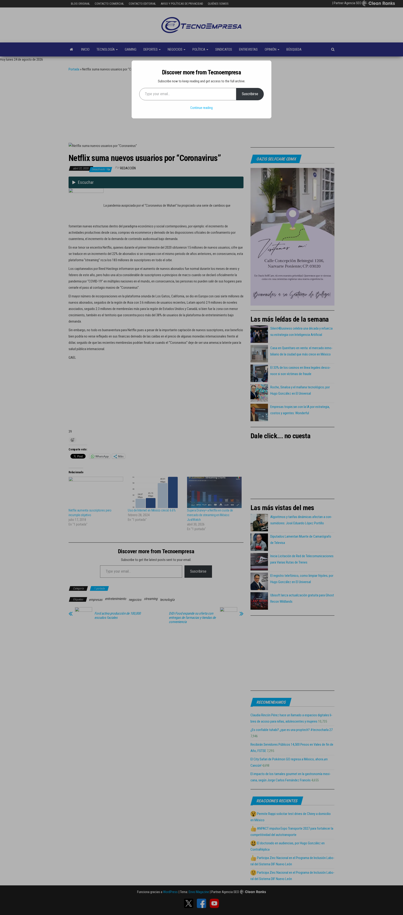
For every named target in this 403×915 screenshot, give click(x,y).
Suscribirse (250, 94)
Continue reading (201, 108)
